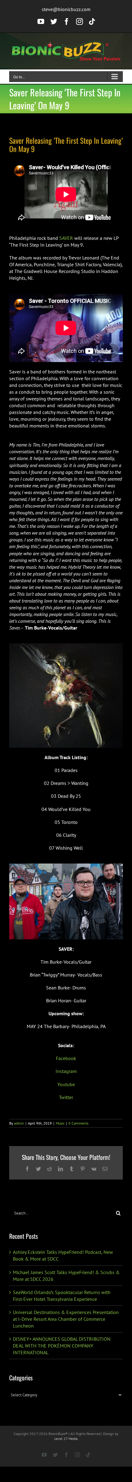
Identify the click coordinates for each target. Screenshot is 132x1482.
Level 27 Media (66, 1438)
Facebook (66, 1058)
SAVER (66, 238)
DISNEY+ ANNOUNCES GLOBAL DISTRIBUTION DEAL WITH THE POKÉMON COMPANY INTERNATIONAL (62, 1345)
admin (19, 1123)
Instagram (66, 1071)
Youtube (66, 1084)
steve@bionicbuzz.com (66, 9)
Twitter (66, 1097)
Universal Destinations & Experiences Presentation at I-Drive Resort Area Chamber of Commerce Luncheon (66, 1319)
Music (60, 1123)
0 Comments (78, 1123)
